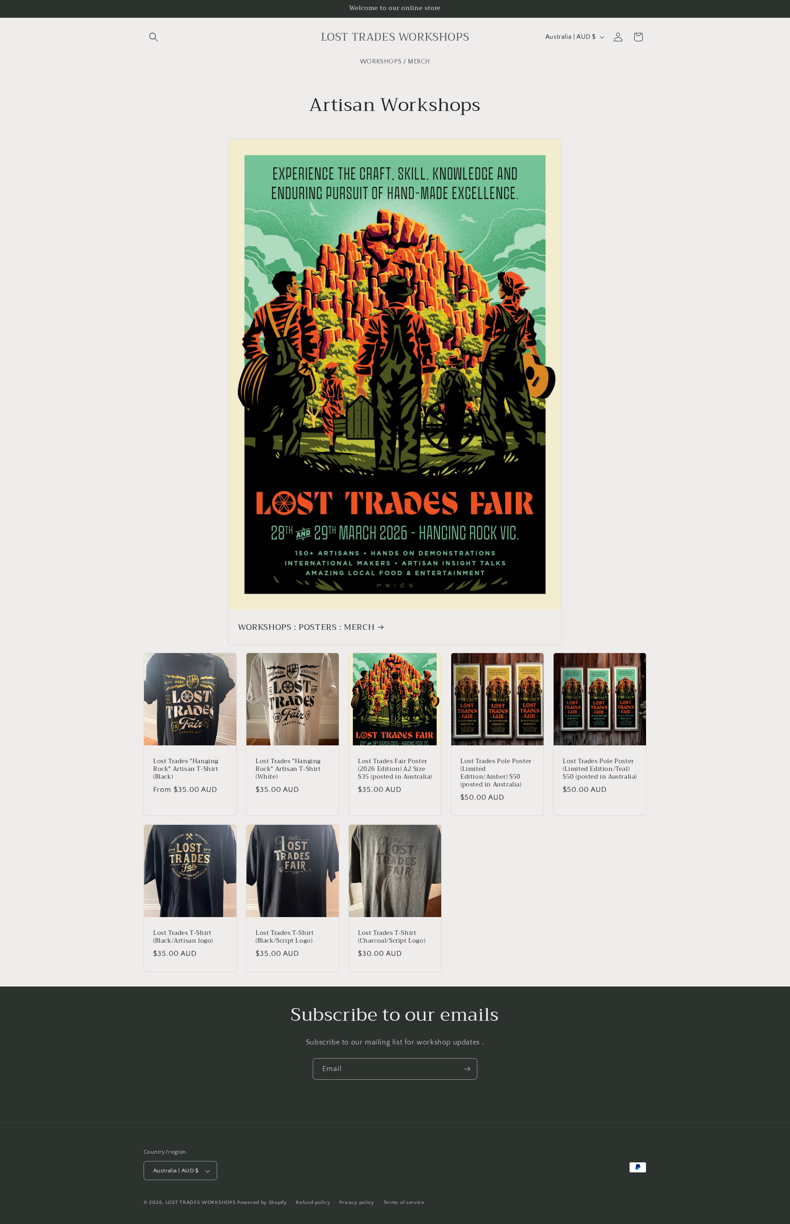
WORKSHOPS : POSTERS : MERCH (306, 627)
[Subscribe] (467, 1069)
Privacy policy (356, 1202)
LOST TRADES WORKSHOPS (200, 1203)
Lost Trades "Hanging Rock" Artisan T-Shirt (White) (288, 769)
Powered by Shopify (262, 1203)
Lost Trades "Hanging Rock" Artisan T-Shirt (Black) (186, 769)
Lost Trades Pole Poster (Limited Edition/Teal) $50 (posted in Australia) (600, 769)
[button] (154, 37)
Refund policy (313, 1202)
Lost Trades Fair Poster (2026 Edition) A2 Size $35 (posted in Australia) (395, 769)
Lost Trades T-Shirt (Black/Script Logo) (285, 937)
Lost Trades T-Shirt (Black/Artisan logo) (183, 937)
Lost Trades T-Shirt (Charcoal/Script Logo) (391, 937)
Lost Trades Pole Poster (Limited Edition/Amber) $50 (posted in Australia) (496, 773)
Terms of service (404, 1202)
